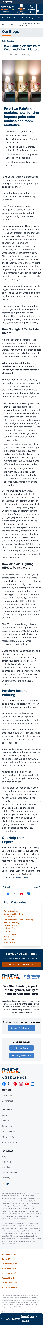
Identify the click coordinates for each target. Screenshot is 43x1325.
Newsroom (9, 939)
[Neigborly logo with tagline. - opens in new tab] (32, 977)
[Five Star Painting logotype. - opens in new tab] (11, 976)
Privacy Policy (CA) (9, 1268)
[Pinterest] (21, 893)
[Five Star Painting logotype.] (21, 1070)
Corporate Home (9, 1142)
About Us (6, 1115)
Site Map (6, 1167)
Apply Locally (8, 1136)
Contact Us (7, 1126)
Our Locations (8, 1131)
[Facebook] (8, 893)
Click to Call (31, 11)
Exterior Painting (11, 922)
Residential (7, 1095)
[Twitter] (14, 893)
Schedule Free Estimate (21, 10)
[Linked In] (28, 893)
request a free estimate (16, 877)
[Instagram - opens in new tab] (21, 1084)
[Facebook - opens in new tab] (4, 1084)
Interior (7, 931)
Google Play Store (23, 1055)
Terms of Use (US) (9, 1254)
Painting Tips (10, 942)
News (6, 937)
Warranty (6, 1177)
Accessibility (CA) (9, 1278)
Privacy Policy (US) (9, 1264)
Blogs (4, 1156)
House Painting (11, 925)
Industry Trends (11, 928)
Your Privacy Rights (9, 1287)
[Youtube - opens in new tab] (27, 1084)
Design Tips (9, 917)
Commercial (7, 1101)
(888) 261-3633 (15, 1077)
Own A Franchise (9, 1172)
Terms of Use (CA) (9, 1259)
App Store (23, 1048)
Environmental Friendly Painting (18, 919)
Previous (9, 887)
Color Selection (8, 41)
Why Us (5, 1120)
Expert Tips (7, 1162)
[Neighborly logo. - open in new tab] (8, 2)
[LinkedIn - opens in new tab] (32, 1084)
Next (35, 887)
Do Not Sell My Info (9, 1283)
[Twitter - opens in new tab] (9, 1084)
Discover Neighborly (20, 1028)
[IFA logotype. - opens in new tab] (6, 1184)
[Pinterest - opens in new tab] (15, 1084)
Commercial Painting (13, 914)
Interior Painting (11, 934)
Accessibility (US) (9, 1273)
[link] (34, 893)
